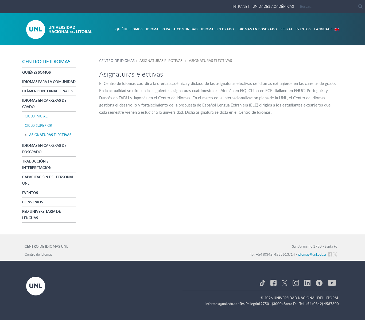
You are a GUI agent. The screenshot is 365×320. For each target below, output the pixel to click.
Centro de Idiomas (117, 60)
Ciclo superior (38, 125)
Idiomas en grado (217, 29)
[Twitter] (284, 283)
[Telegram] (319, 283)
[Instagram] (296, 283)
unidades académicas (273, 6)
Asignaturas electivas (50, 135)
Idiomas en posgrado (257, 29)
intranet (241, 6)
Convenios (32, 202)
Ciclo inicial (36, 116)
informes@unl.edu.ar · (222, 304)
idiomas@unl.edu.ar (312, 254)
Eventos (303, 29)
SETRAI (286, 29)
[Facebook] (273, 283)
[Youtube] (332, 283)
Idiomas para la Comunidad (172, 29)
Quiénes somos (129, 29)
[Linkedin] (307, 283)
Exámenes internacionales (47, 91)
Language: (324, 29)
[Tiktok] (262, 283)
